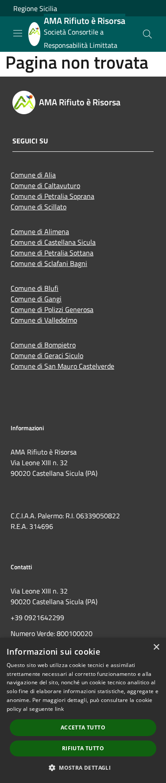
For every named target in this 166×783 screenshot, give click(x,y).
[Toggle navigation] (17, 33)
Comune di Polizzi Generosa (52, 309)
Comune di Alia (33, 175)
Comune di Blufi (34, 288)
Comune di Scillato (38, 206)
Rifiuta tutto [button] (83, 748)
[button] (83, 767)
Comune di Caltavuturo (45, 185)
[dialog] (83, 710)
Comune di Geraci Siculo (47, 355)
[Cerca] (147, 34)
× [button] (156, 647)
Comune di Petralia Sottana (52, 252)
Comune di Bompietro (43, 344)
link (59, 709)
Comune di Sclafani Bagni (49, 263)
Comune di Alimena (40, 231)
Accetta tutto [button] (83, 727)
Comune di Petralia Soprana (52, 196)
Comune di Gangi (36, 298)
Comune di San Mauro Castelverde (62, 366)
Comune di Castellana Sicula (53, 242)
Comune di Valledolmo (44, 320)
